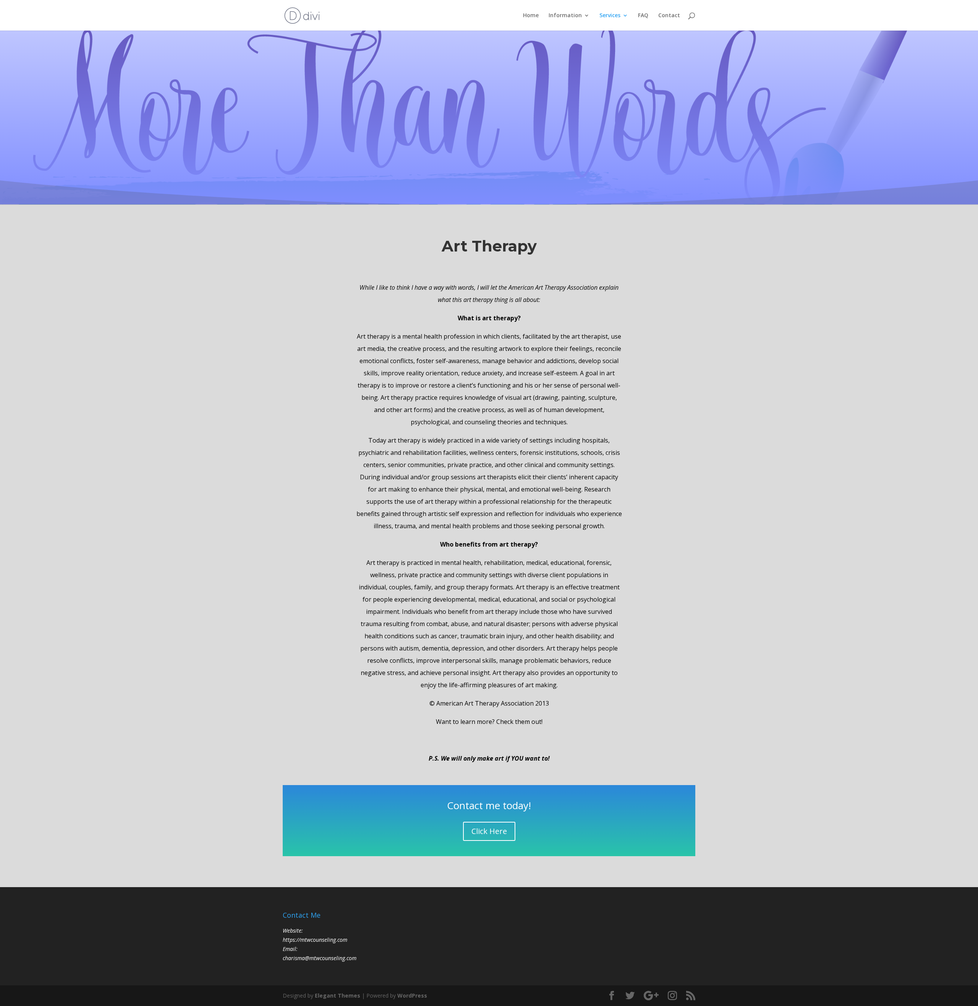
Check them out (518, 721)
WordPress (412, 995)
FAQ (643, 16)
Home (531, 16)
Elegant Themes (337, 995)
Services (609, 16)
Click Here (489, 831)
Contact (669, 16)
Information (565, 16)
